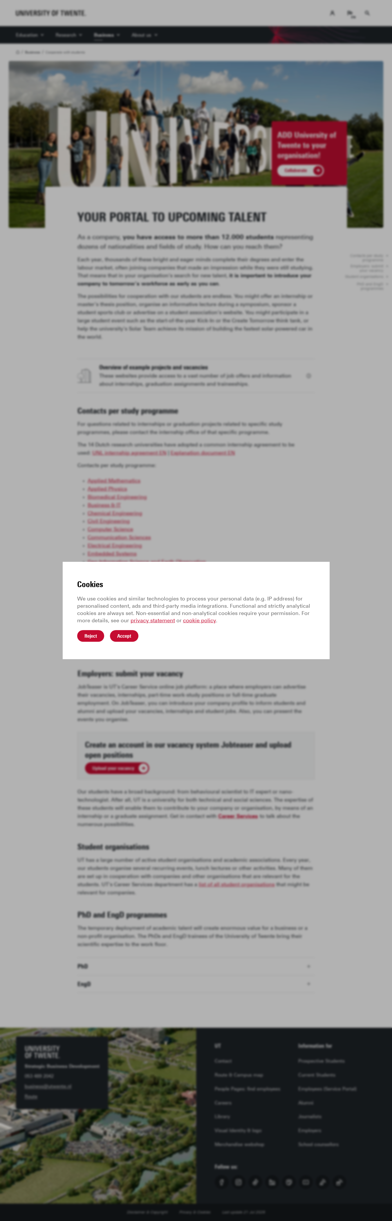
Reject (90, 636)
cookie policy (199, 620)
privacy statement (153, 620)
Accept (124, 636)
